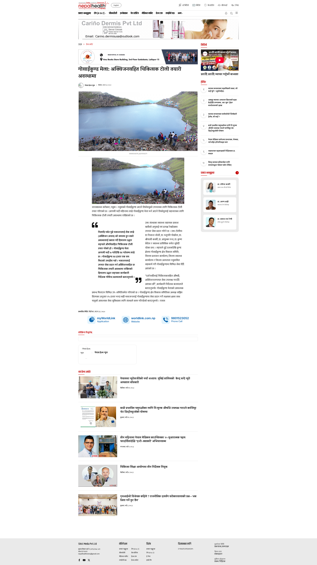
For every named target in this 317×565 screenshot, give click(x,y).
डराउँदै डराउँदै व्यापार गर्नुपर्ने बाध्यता (219, 75)
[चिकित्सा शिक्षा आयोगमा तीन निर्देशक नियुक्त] (97, 476)
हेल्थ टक (159, 13)
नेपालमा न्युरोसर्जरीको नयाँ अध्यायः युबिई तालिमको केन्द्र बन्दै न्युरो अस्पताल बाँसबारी (155, 381)
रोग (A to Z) (135, 549)
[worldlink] (138, 320)
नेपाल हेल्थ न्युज (90, 85)
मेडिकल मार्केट (147, 13)
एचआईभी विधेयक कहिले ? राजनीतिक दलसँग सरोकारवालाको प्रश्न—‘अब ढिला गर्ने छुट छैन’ (158, 499)
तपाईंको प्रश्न (170, 13)
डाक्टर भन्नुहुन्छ (84, 13)
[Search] (231, 13)
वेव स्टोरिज (135, 13)
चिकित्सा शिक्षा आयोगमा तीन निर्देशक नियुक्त (143, 467)
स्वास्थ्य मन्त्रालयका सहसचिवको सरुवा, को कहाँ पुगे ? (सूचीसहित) (223, 90)
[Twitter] (89, 560)
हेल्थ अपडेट (134, 560)
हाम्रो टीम (149, 560)
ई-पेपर (148, 556)
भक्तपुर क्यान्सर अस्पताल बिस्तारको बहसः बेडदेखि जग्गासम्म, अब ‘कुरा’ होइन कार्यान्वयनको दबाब (222, 103)
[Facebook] (79, 560)
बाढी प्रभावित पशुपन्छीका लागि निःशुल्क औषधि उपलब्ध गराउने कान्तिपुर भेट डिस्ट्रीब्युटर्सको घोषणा (158, 410)
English (116, 5)
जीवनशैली (113, 13)
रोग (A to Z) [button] (99, 13)
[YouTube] (84, 560)
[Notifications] (226, 13)
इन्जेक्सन (124, 13)
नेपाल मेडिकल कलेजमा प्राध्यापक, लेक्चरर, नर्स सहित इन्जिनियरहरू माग (223, 141)
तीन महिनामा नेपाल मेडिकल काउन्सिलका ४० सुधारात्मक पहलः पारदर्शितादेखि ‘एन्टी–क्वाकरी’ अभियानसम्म (153, 440)
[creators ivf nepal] (138, 56)
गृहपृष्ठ (80, 44)
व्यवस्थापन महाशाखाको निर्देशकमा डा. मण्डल (221, 152)
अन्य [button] (179, 13)
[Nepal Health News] (93, 5)
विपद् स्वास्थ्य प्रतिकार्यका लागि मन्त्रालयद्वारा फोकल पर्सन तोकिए (219, 164)
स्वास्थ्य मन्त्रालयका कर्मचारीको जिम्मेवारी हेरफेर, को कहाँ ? (222, 115)
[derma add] (158, 29)
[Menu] (237, 13)
